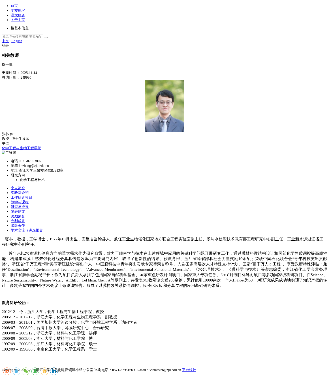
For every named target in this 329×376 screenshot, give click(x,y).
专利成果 (18, 221)
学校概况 (18, 10)
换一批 (7, 64)
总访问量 (9, 77)
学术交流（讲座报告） (29, 230)
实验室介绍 (20, 193)
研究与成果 (20, 207)
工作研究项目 (21, 197)
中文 (5, 41)
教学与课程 (20, 202)
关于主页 (18, 20)
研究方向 (18, 175)
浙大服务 (18, 15)
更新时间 (9, 73)
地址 (14, 170)
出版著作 (18, 225)
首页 (14, 6)
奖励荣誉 (18, 216)
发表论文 (18, 211)
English (16, 41)
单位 (5, 143)
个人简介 (18, 188)
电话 (14, 161)
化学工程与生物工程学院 (21, 148)
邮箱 (14, 166)
